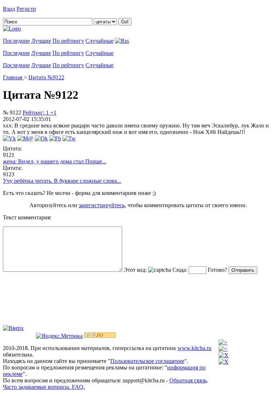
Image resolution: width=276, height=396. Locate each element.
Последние (16, 41)
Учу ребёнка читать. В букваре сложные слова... (62, 181)
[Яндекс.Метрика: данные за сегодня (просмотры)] (59, 336)
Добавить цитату (58, 9)
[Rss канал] (122, 41)
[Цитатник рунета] (12, 28)
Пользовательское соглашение (147, 361)
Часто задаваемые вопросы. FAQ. (44, 387)
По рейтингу (68, 41)
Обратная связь (188, 380)
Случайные (100, 41)
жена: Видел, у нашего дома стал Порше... (54, 161)
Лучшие (41, 41)
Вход (9, 9)
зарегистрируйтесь (102, 205)
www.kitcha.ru (194, 348)
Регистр (26, 9)
